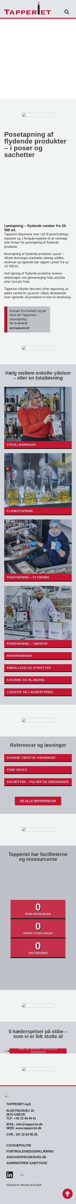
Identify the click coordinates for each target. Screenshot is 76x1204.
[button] (66, 12)
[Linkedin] (10, 1175)
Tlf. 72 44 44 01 (18, 323)
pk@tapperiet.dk (19, 328)
